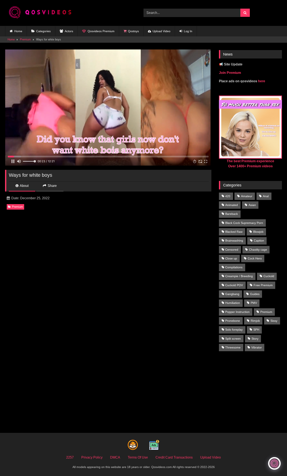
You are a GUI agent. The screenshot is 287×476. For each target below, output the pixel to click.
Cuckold (268, 276)
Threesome (233, 347)
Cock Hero (255, 258)
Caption (259, 240)
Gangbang (232, 294)
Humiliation (232, 302)
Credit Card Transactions (174, 457)
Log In (188, 31)
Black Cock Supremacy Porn (244, 223)
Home (18, 31)
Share (52, 185)
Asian (252, 205)
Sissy (273, 320)
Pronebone (232, 320)
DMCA (115, 457)
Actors (69, 31)
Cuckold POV (234, 285)
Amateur (246, 196)
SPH (256, 329)
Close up (231, 258)
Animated (231, 205)
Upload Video (161, 31)
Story (254, 338)
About (24, 185)
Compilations (233, 267)
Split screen (233, 338)
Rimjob (255, 320)
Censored (231, 249)
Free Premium (263, 285)
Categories (43, 31)
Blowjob (258, 231)
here (261, 81)
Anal (266, 196)
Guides (254, 294)
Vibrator (256, 347)
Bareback (231, 213)
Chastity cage (258, 249)
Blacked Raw (233, 231)
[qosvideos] (42, 13)
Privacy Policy (92, 457)
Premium (25, 39)
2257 (70, 457)
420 (227, 196)
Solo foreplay (234, 329)
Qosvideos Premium (101, 31)
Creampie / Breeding (239, 276)
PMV (254, 302)
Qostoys (133, 31)
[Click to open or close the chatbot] (274, 463)
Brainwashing (234, 240)
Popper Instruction (237, 312)
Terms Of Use (138, 457)
